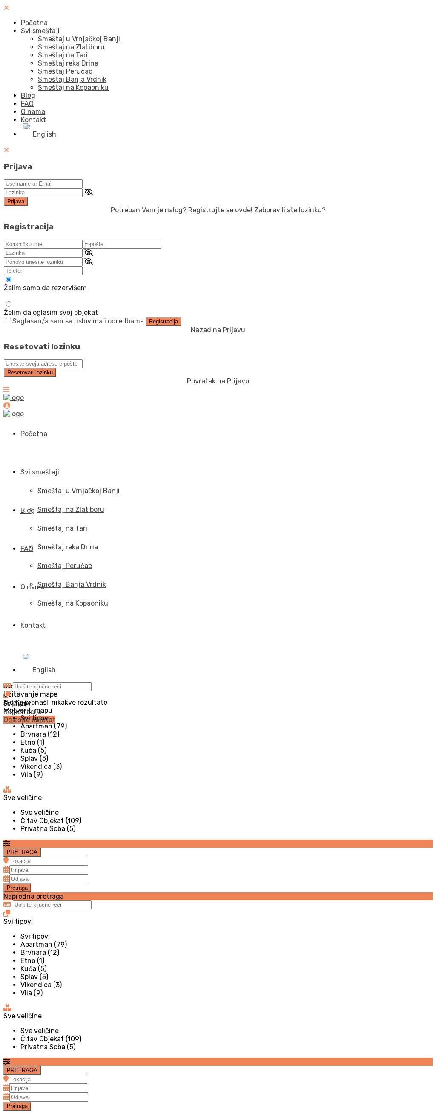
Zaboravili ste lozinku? (290, 210)
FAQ (27, 104)
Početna (34, 23)
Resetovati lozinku (30, 372)
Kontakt (33, 120)
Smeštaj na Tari (63, 55)
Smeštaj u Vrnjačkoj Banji (79, 39)
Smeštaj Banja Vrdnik (72, 79)
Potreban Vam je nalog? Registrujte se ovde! (181, 210)
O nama (33, 112)
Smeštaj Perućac (65, 71)
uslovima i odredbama (109, 321)
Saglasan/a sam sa (78, 321)
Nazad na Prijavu (218, 330)
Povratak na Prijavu (218, 381)
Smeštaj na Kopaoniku (73, 87)
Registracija (163, 321)
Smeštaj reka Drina (68, 63)
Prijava (15, 201)
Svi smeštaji (40, 31)
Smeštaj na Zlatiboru (71, 47)
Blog (28, 95)
